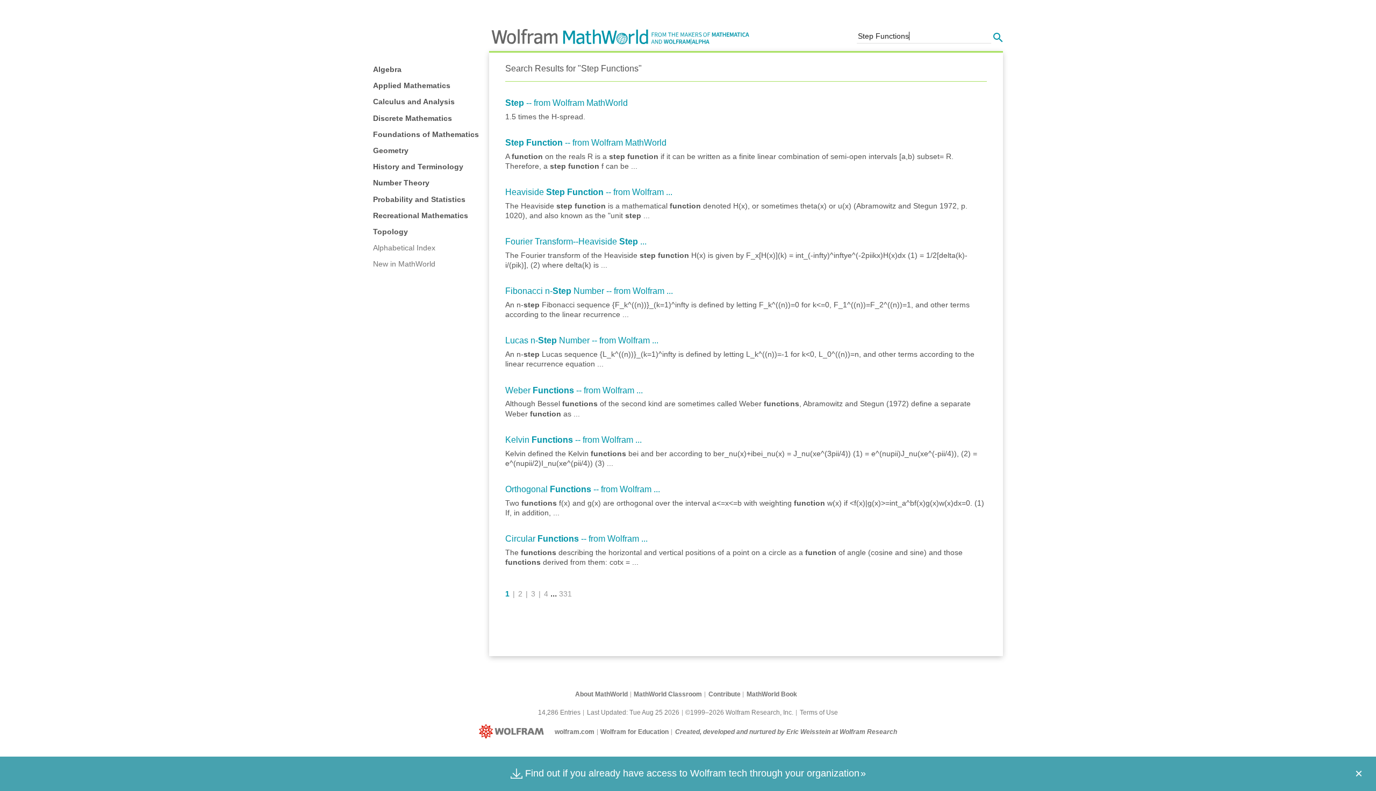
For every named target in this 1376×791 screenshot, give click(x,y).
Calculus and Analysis (414, 101)
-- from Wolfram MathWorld (566, 102)
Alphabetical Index (404, 247)
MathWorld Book (772, 694)
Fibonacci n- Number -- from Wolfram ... (589, 291)
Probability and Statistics (419, 199)
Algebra (387, 69)
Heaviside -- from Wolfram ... (588, 192)
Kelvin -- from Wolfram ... (573, 439)
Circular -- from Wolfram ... (576, 538)
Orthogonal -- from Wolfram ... (582, 489)
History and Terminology (418, 166)
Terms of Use (819, 712)
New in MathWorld (404, 264)
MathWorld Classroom (668, 694)
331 (565, 593)
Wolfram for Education (634, 732)
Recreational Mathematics (420, 215)
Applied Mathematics (411, 85)
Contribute (724, 694)
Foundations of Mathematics (426, 134)
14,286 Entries (559, 712)
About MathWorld (601, 694)
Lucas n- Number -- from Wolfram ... (581, 340)
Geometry (390, 150)
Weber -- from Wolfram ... (574, 390)
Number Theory (401, 182)
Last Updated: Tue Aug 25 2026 (633, 712)
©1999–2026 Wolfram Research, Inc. (739, 712)
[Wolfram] (513, 732)
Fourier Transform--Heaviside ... (576, 241)
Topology (390, 231)
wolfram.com (574, 732)
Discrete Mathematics (412, 118)
